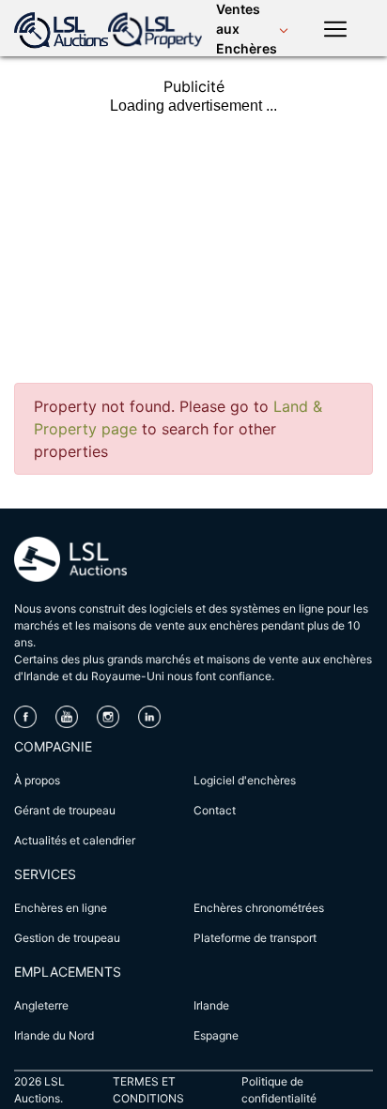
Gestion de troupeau (67, 938)
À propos (37, 780)
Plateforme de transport (255, 938)
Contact (215, 810)
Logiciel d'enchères (245, 780)
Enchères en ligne (60, 908)
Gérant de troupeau (65, 810)
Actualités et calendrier (74, 840)
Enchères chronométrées (259, 908)
